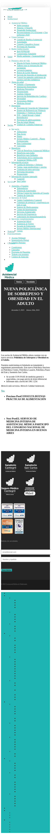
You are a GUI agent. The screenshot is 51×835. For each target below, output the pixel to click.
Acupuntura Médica (25, 676)
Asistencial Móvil (24, 796)
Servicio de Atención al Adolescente (32, 650)
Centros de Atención (25, 770)
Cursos (19, 806)
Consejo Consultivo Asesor (28, 619)
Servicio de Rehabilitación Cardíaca (31, 671)
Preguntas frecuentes (25, 747)
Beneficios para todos (26, 728)
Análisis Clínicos (24, 669)
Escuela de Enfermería (26, 801)
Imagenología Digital (20, 815)
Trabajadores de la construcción (30, 732)
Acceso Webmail (19, 813)
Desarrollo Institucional (26, 605)
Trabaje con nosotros (20, 829)
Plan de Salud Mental (25, 697)
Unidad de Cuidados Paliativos (29, 699)
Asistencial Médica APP (27, 735)
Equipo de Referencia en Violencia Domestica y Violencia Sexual (31, 686)
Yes (3, 390)
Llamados (16, 824)
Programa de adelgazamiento (29, 695)
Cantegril (20, 754)
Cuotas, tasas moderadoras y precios (32, 742)
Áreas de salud (18, 657)
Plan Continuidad (24, 718)
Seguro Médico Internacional (29, 803)
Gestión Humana (19, 817)
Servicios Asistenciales (26, 787)
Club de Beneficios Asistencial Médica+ (33, 725)
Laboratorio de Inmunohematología (31, 791)
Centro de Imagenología (27, 784)
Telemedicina (22, 763)
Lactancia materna (24, 645)
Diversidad (21, 673)
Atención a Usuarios (20, 761)
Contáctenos (17, 822)
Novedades (30, 282)
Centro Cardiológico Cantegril (29, 775)
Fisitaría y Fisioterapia (26, 659)
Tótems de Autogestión (26, 765)
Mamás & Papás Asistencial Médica (31, 638)
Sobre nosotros (23, 600)
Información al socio (20, 737)
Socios (9, 702)
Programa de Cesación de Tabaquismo (32, 683)
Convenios (21, 721)
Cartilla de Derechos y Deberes (29, 739)
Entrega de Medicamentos (27, 782)
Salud (8, 633)
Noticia (19, 282)
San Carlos (21, 756)
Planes (19, 711)
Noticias (9, 808)
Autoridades (22, 617)
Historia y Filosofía (25, 602)
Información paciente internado (24, 751)
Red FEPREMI (23, 626)
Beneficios (16, 723)
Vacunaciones (22, 666)
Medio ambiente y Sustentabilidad (31, 631)
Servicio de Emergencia (26, 789)
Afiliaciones (22, 706)
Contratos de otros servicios (28, 744)
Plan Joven (21, 709)
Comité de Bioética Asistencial (29, 614)
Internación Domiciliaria (27, 662)
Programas (16, 680)
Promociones (22, 749)
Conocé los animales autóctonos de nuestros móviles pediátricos (31, 653)
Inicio (8, 593)
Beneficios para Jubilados (27, 730)
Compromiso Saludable (26, 628)
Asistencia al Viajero (25, 798)
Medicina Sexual (24, 678)
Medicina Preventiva (25, 664)
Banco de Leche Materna (27, 647)
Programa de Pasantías (26, 621)
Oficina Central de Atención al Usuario (33, 768)
